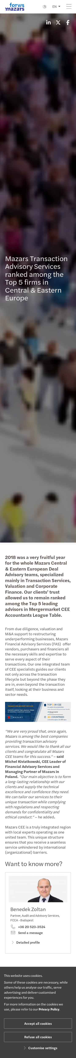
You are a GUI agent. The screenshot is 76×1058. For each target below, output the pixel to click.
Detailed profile (28, 942)
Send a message (30, 932)
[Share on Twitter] (58, 22)
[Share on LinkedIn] (48, 22)
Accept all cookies (38, 1023)
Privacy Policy (49, 1009)
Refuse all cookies (38, 1036)
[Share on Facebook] (68, 22)
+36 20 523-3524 (31, 927)
